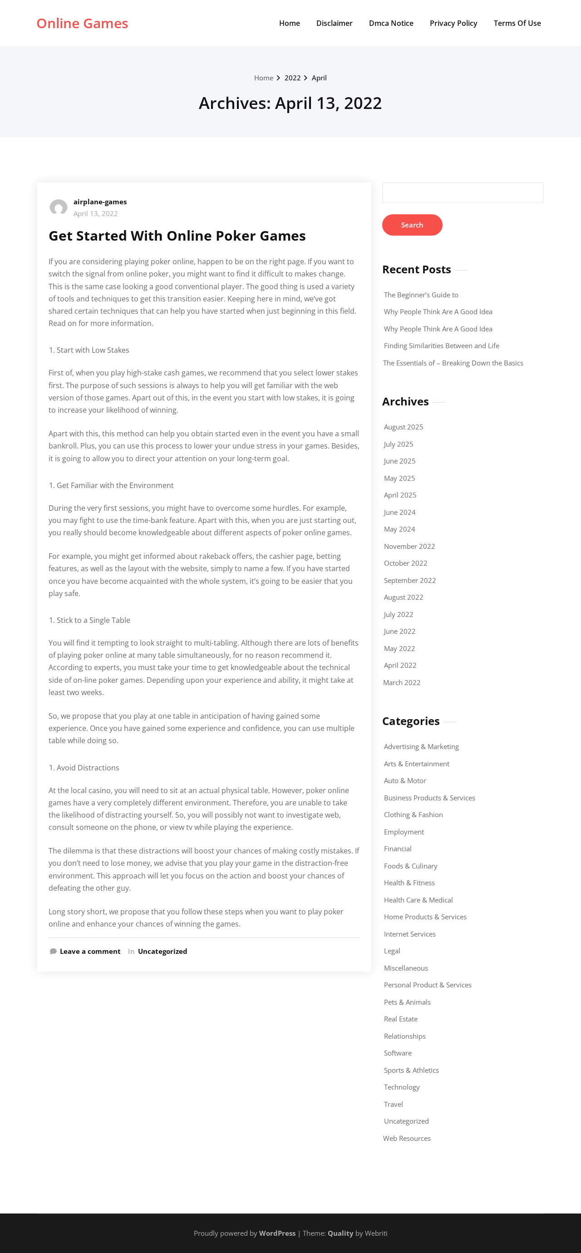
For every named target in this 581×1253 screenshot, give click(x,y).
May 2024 (399, 528)
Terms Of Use (517, 23)
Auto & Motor (405, 780)
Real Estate (401, 1018)
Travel (393, 1104)
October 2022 (406, 562)
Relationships (405, 1036)
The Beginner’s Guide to (421, 294)
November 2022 (409, 546)
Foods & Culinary (411, 865)
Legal (392, 950)
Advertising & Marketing (421, 746)
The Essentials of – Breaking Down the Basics (453, 362)
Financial (398, 848)
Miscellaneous (406, 967)
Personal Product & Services (428, 984)
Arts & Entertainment (416, 763)
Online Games (82, 23)
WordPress (277, 1233)
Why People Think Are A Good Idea (438, 311)
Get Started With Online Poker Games (177, 235)
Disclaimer (334, 23)
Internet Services (410, 933)
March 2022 (402, 682)
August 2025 (403, 426)
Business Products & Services (429, 797)
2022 (293, 77)
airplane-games (100, 201)
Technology (402, 1086)
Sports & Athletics (411, 1070)
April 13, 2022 (96, 213)
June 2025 (400, 460)
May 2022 (399, 648)
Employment (404, 831)
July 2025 (399, 444)
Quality (341, 1233)
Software (398, 1052)
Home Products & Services (425, 916)
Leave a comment (90, 951)
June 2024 (400, 512)
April (319, 77)
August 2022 (403, 597)
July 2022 (399, 614)
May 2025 (399, 478)
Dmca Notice (391, 23)
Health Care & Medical (418, 899)
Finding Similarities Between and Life (441, 345)
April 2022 (400, 665)
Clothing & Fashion (413, 814)
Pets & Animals (407, 1001)
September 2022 (410, 580)
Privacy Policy (454, 23)
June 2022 (400, 631)
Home (289, 23)
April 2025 (400, 494)
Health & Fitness (409, 882)
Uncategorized (162, 951)
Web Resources (407, 1138)
